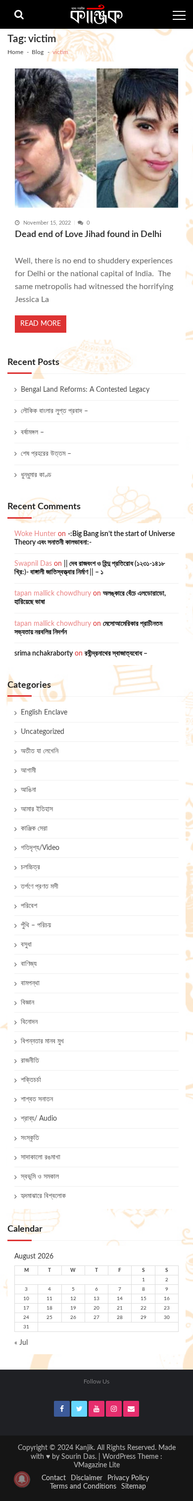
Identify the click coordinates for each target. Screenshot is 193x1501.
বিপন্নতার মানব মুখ (42, 1041)
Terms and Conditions (83, 1486)
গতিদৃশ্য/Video (40, 847)
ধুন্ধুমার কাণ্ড (36, 475)
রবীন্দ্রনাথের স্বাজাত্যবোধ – (116, 653)
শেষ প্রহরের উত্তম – (46, 453)
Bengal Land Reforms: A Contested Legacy (85, 389)
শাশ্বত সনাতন (37, 1099)
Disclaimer (86, 1478)
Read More (40, 323)
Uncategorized (42, 731)
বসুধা (26, 944)
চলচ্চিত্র (30, 867)
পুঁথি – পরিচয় (36, 925)
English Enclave (44, 712)
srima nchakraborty (43, 653)
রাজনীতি (30, 1060)
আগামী (28, 770)
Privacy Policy (128, 1478)
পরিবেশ (29, 905)
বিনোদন (29, 1022)
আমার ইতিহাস (37, 809)
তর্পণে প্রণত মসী (39, 886)
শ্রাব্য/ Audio (39, 1118)
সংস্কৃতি (30, 1138)
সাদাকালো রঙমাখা (40, 1157)
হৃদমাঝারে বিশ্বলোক (43, 1196)
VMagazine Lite (97, 1465)
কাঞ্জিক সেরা (34, 828)
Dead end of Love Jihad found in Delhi (88, 234)
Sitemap (133, 1486)
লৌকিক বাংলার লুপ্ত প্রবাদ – (54, 411)
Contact (54, 1478)
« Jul (21, 1342)
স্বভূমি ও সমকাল (40, 1176)
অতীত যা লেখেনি (39, 751)
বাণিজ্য (29, 964)
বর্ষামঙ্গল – (32, 432)
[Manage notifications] (22, 1479)
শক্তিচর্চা (31, 1080)
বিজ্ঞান (27, 1002)
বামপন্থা (30, 983)
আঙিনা (28, 789)
